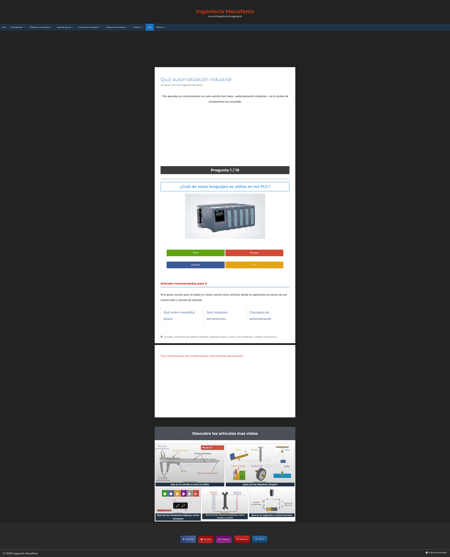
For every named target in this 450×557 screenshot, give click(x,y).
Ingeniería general (64, 27)
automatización (182, 336)
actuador (168, 336)
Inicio (4, 27)
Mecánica (137, 27)
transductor (247, 336)
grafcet (194, 336)
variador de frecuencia (265, 336)
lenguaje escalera (218, 336)
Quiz (150, 27)
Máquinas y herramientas (116, 27)
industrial (204, 336)
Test (238, 336)
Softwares (160, 27)
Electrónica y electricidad (39, 27)
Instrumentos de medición (88, 27)
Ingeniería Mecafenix (225, 11)
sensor (231, 336)
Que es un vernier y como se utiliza (190, 484)
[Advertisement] (225, 49)
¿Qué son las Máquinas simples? (260, 484)
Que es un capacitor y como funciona (271, 515)
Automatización (17, 27)
